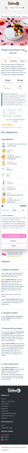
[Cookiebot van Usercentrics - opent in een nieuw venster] (20, 206)
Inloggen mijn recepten (16, 7)
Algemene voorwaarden (7, 401)
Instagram (6, 435)
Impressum (4, 418)
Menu (14, 11)
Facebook (6, 437)
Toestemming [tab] (5, 210)
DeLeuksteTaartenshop (13, 256)
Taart (19, 110)
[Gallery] (14, 31)
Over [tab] (23, 210)
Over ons (3, 399)
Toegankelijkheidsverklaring (8, 413)
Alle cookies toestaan (14, 236)
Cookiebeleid (4, 406)
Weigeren (14, 245)
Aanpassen (13, 240)
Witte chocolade (7, 116)
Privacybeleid (5, 403)
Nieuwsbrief (4, 411)
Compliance (4, 408)
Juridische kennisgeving (7, 415)
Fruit (4, 110)
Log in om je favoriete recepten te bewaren (15, 120)
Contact (3, 425)
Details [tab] (14, 210)
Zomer (4, 113)
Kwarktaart (12, 113)
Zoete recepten (5, 16)
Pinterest (5, 439)
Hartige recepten (15, 16)
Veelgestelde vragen (6, 427)
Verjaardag (18, 116)
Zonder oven (11, 110)
